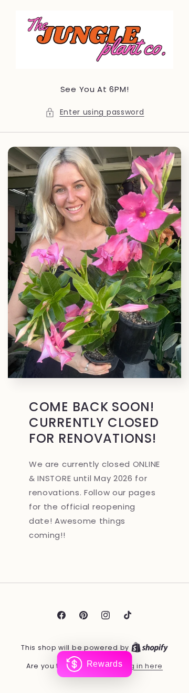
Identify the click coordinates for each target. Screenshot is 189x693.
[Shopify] (149, 648)
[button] (94, 112)
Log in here (142, 666)
